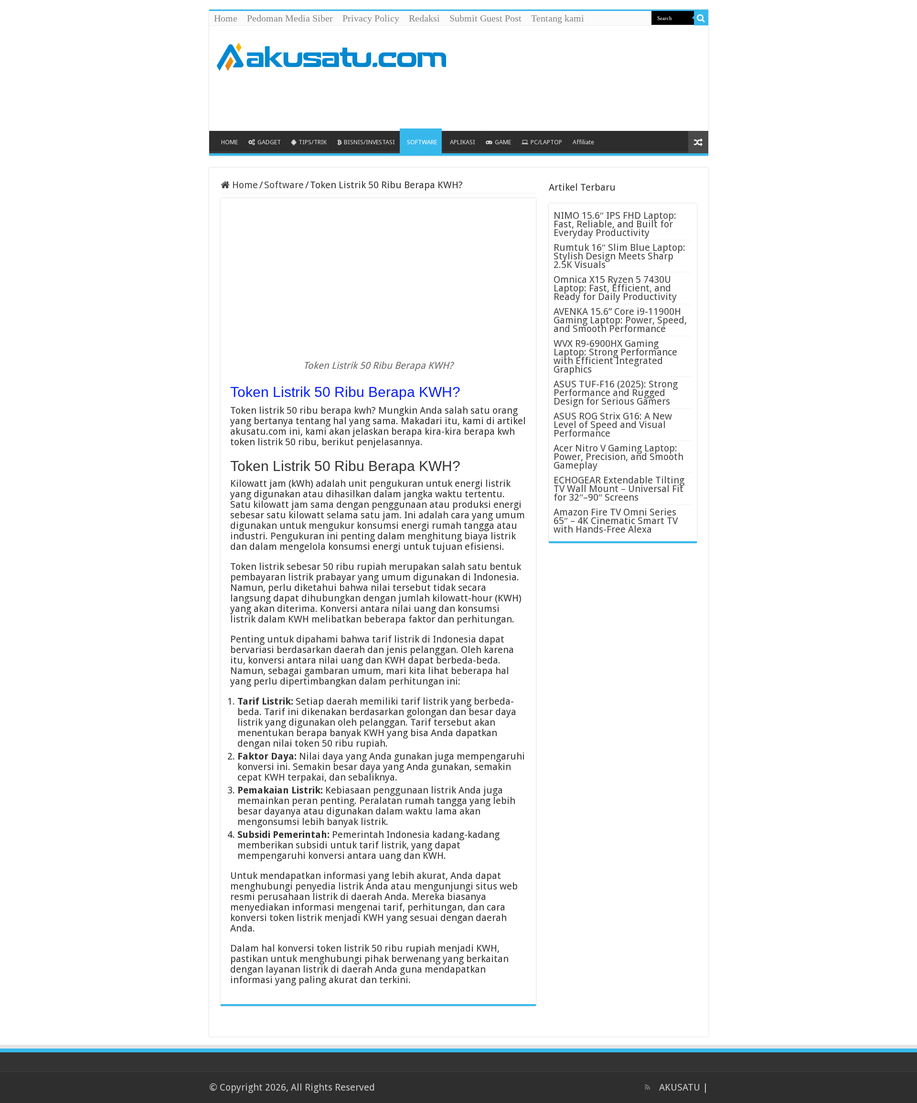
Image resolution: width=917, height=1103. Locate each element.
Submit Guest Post (485, 18)
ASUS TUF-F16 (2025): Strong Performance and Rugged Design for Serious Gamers (616, 392)
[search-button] (701, 18)
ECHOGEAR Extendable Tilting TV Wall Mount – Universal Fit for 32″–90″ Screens (619, 488)
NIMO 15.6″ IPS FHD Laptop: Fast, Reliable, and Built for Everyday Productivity (615, 224)
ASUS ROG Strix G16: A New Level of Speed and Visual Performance (613, 424)
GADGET (269, 142)
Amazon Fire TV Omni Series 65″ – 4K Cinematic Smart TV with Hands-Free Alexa (616, 520)
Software (284, 185)
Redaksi (424, 18)
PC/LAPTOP (546, 142)
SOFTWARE (422, 142)
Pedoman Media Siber (290, 18)
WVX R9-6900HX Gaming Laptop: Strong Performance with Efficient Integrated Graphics (615, 356)
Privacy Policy (370, 18)
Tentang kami (557, 18)
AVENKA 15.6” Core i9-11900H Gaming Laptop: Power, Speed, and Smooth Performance (620, 320)
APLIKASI (462, 142)
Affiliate (583, 142)
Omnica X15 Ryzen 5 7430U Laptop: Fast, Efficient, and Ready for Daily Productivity (615, 288)
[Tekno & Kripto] (331, 54)
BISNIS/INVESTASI (369, 142)
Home (225, 18)
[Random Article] (698, 142)
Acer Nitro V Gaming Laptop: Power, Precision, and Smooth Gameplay (618, 456)
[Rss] (647, 1087)
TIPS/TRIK (313, 142)
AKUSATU (679, 1087)
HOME (229, 142)
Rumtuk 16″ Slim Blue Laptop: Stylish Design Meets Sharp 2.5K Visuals (619, 256)
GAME (503, 142)
